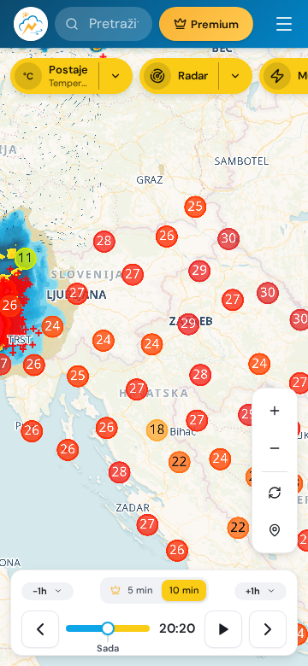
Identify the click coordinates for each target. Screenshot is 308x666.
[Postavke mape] (235, 76)
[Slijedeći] (268, 629)
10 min (183, 590)
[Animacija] (223, 629)
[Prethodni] (40, 629)
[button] (277, 24)
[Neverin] (31, 24)
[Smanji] (274, 448)
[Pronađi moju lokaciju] (274, 530)
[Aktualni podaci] (115, 76)
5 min (139, 590)
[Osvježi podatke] (274, 492)
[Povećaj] (274, 410)
